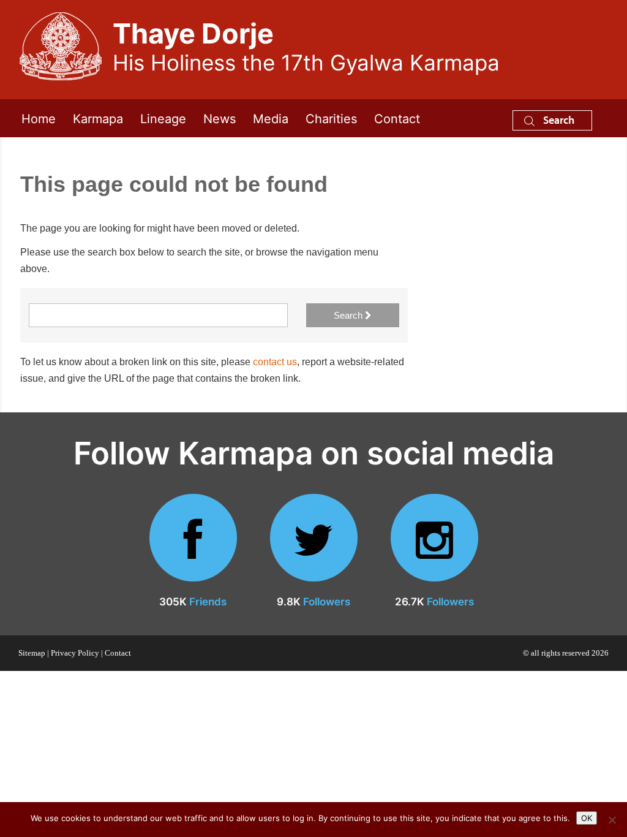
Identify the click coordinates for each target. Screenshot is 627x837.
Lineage (163, 118)
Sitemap (31, 652)
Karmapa (98, 118)
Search (557, 120)
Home (38, 118)
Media (270, 118)
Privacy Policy (75, 652)
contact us (275, 362)
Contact (397, 118)
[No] (612, 820)
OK (586, 818)
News (219, 118)
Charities (331, 118)
